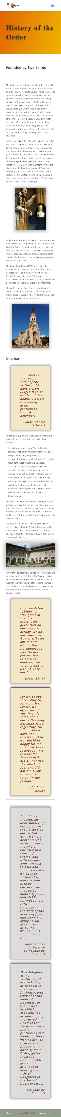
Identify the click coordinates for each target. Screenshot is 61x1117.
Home (9, 1113)
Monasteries (45, 1113)
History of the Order (26, 1113)
